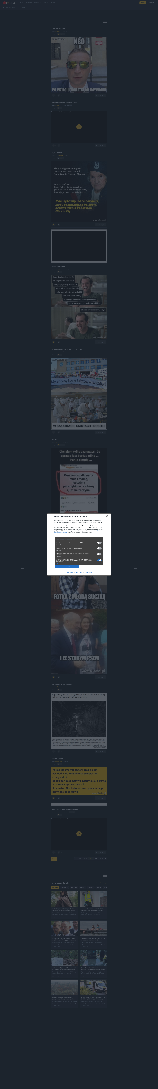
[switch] (99, 543)
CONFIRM (67, 566)
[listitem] (79, 539)
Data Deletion (69, 572)
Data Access (79, 572)
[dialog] (79, 544)
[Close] (107, 516)
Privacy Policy (88, 572)
